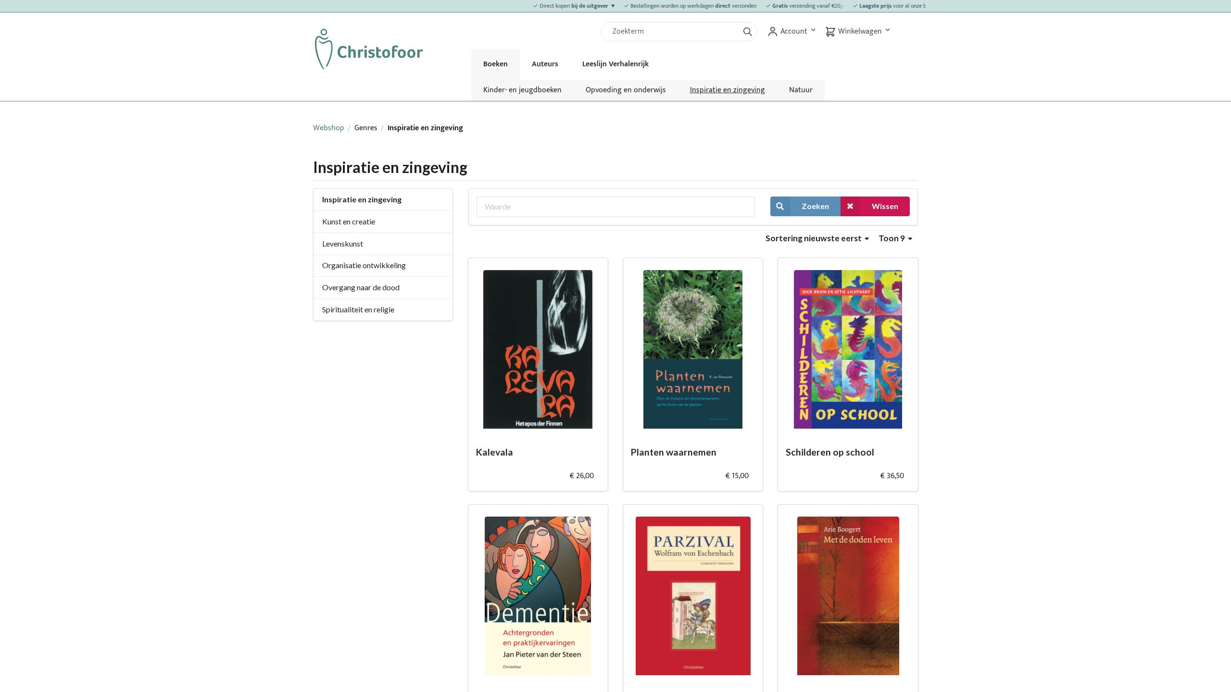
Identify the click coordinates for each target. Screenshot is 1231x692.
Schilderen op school (830, 451)
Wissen (885, 205)
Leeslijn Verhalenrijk (615, 64)
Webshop (328, 128)
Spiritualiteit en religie (358, 309)
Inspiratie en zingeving (727, 90)
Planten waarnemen (673, 451)
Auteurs (545, 64)
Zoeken (815, 205)
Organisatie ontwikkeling (364, 265)
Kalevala (494, 451)
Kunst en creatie (348, 221)
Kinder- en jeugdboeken (522, 90)
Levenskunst (342, 243)
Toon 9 (892, 238)
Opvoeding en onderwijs (626, 90)
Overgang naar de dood (361, 287)
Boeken (495, 64)
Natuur (801, 90)
